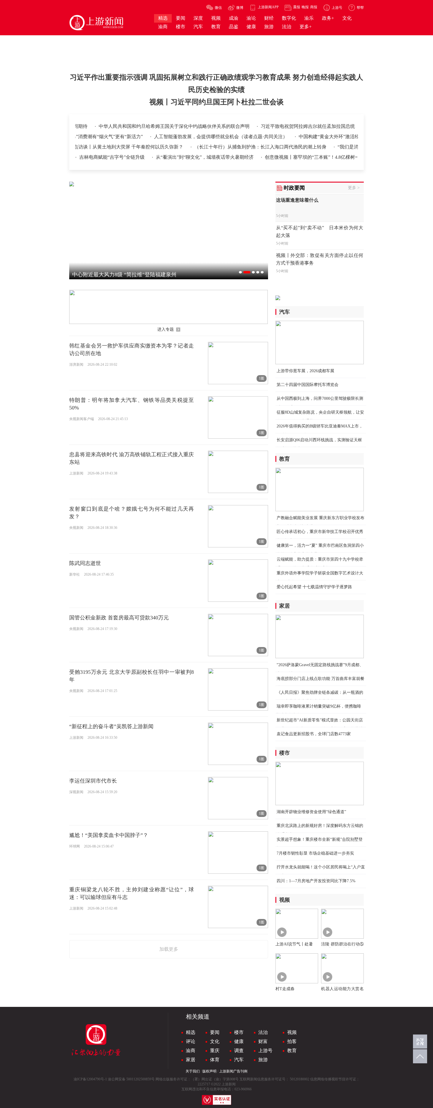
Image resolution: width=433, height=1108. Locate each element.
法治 (263, 1032)
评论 (190, 1041)
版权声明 (209, 1071)
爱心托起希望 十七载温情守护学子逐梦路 (314, 587)
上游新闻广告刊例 (233, 1071)
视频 (292, 1032)
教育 (292, 1050)
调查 (239, 1050)
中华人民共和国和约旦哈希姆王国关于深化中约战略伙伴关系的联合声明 (317, 126)
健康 (239, 1041)
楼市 (239, 1032)
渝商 (190, 1050)
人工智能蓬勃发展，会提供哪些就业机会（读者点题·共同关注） (206, 136)
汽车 (239, 1059)
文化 (214, 1041)
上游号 (265, 1050)
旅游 (263, 1059)
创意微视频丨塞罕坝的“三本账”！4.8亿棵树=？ (313, 157)
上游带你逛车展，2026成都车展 (305, 371)
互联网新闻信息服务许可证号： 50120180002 (274, 1079)
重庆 (214, 1050)
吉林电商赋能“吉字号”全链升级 (112, 157)
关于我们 (193, 1071)
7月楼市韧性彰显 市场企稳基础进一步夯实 (315, 853)
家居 (190, 1059)
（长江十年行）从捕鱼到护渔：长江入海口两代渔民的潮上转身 (246, 146)
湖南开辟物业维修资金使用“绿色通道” (311, 812)
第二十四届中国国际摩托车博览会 (307, 384)
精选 (190, 1032)
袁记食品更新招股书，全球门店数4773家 (314, 734)
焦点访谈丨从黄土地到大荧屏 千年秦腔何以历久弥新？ (112, 146)
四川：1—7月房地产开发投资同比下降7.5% (316, 881)
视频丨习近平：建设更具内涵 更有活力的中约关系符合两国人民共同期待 (154, 126)
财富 (263, 1041)
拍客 (292, 1041)
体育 (214, 1059)
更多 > (354, 187)
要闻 (214, 1032)
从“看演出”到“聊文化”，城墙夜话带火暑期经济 (205, 157)
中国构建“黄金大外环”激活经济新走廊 (323, 136)
